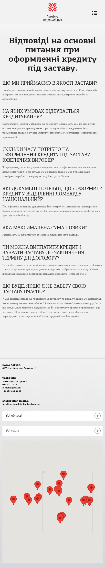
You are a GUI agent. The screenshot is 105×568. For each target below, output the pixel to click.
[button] (59, 492)
